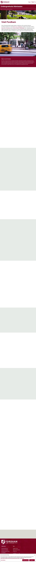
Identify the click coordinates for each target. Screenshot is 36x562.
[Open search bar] (29, 2)
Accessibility (3, 552)
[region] (18, 558)
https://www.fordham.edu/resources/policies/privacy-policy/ (10, 558)
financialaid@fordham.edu (9, 507)
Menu (33, 2)
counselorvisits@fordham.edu (10, 319)
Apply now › (18, 537)
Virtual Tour (15, 551)
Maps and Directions (16, 549)
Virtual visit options (20, 72)
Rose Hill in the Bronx (5, 28)
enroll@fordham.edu (8, 498)
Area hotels (27, 72)
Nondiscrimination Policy (5, 551)
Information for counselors (9, 512)
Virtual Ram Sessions (8, 371)
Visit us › (18, 534)
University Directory (4, 548)
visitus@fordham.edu (10, 518)
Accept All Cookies (25, 560)
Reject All (32, 560)
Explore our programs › (18, 531)
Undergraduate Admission (11, 6)
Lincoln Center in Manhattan (18, 28)
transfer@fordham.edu (8, 504)
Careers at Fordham (4, 549)
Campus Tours (15, 548)
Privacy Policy (22, 558)
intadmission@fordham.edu (10, 501)
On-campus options (5, 72)
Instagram (11, 522)
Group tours (13, 72)
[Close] (35, 555)
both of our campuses (17, 26)
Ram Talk (30, 380)
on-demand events (7, 418)
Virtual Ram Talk (25, 371)
